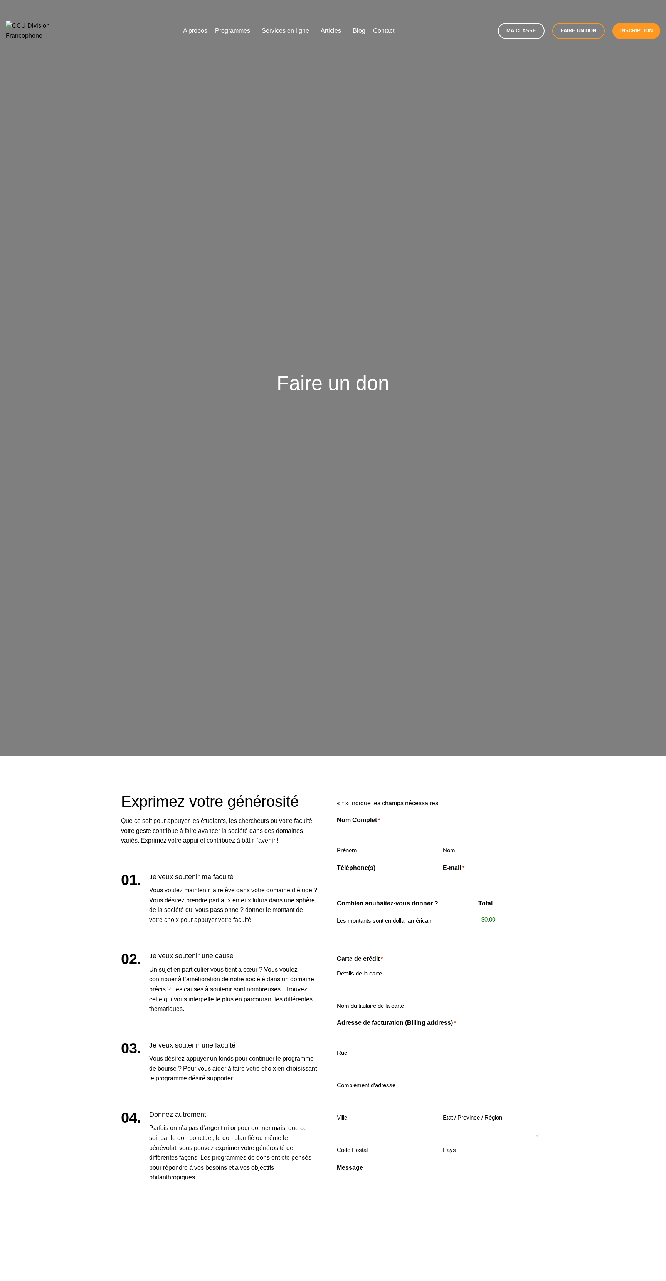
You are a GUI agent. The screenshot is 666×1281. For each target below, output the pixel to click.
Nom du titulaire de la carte (370, 1005)
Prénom (347, 850)
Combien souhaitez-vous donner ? (387, 903)
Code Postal (352, 1150)
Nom (449, 850)
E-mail (453, 868)
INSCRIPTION (636, 31)
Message (350, 1167)
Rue (342, 1052)
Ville (342, 1117)
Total (485, 903)
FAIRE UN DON (578, 31)
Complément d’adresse (366, 1085)
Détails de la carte (359, 973)
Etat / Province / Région (472, 1117)
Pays (449, 1150)
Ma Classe (521, 31)
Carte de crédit (360, 958)
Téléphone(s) (356, 868)
